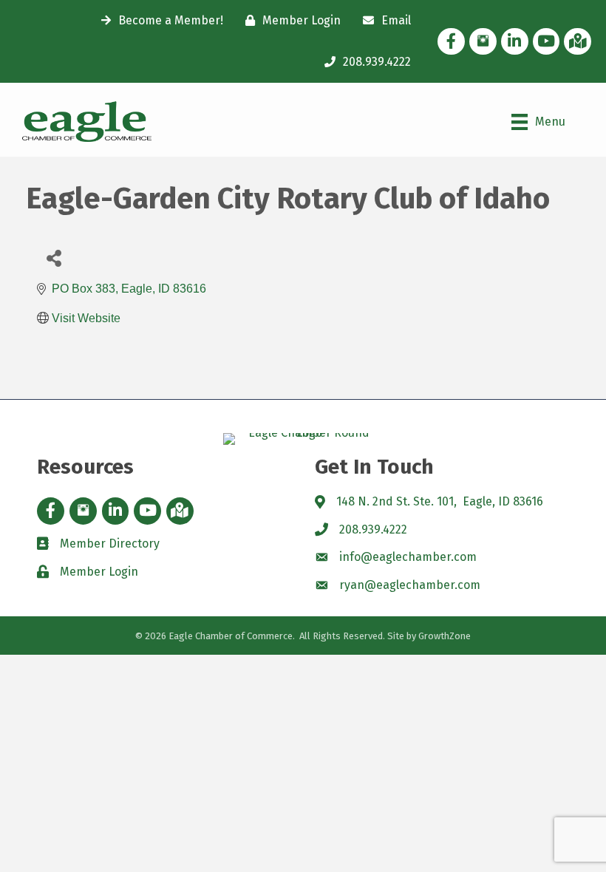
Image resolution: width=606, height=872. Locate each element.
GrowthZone (444, 635)
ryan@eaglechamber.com (409, 585)
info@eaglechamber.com (408, 557)
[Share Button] (53, 257)
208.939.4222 (373, 529)
